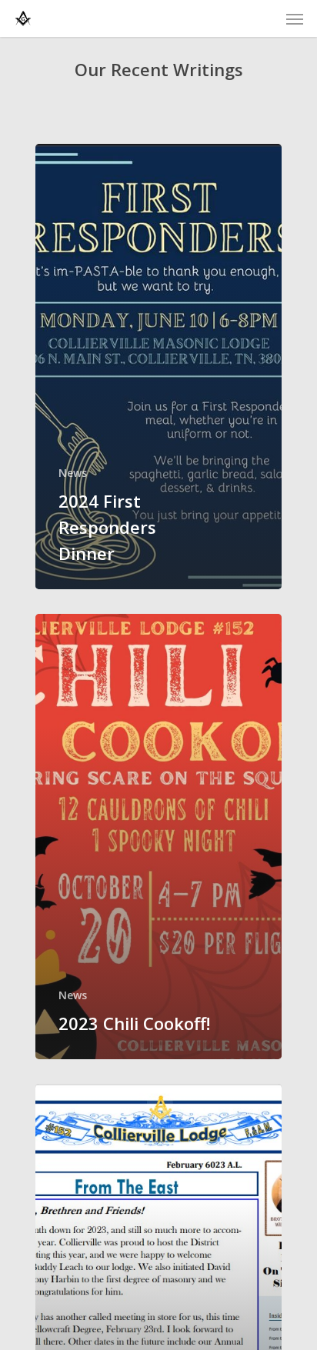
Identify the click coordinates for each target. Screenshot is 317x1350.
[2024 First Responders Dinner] (158, 366)
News (72, 472)
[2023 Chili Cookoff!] (158, 836)
